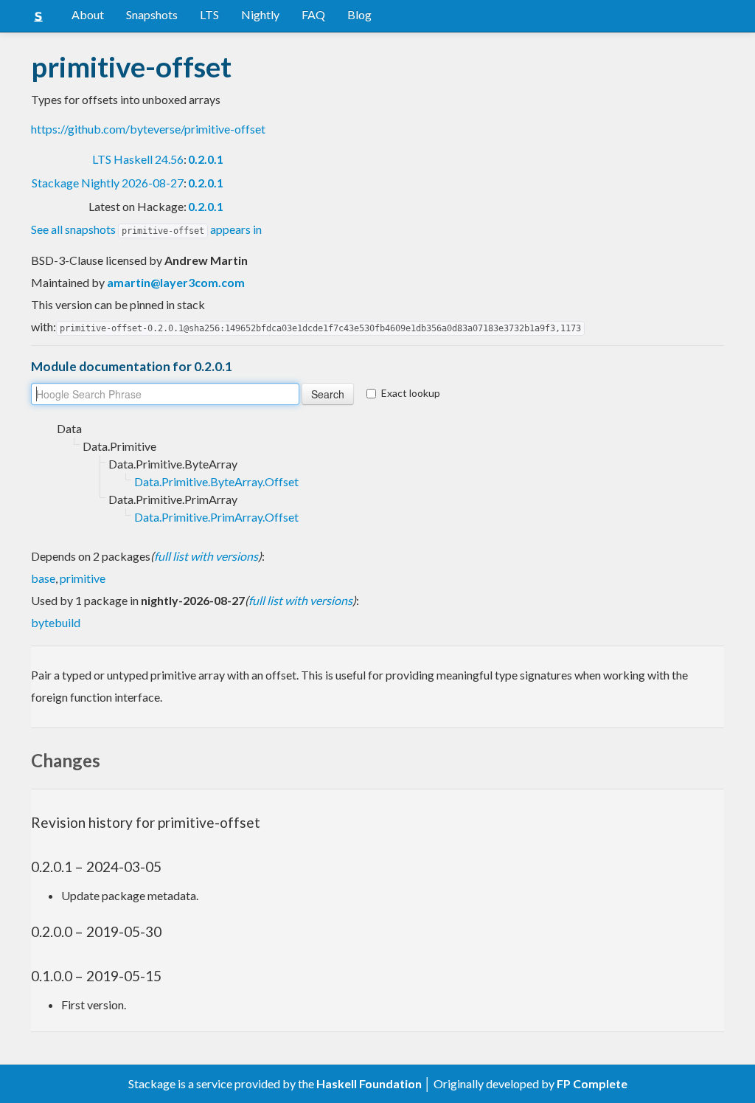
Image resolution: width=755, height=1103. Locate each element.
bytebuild (55, 622)
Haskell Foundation (369, 1083)
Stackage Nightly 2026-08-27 (108, 183)
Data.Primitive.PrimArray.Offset (216, 517)
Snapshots (152, 14)
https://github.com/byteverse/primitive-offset (148, 129)
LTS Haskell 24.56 (138, 159)
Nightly (260, 14)
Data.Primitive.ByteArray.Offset (216, 481)
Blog (359, 14)
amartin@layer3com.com (176, 282)
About (88, 14)
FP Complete (592, 1083)
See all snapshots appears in (146, 229)
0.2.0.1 (205, 159)
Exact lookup (410, 393)
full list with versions (206, 556)
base (43, 578)
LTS (209, 14)
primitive (82, 578)
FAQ (313, 14)
